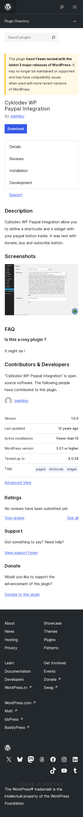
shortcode (56, 469)
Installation (18, 170)
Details (15, 146)
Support (16, 194)
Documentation (18, 671)
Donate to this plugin (22, 594)
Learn (9, 663)
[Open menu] (75, 7)
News (9, 631)
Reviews (16, 158)
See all (72, 517)
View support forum (21, 552)
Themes (50, 631)
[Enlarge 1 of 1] (72, 270)
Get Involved (55, 663)
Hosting (11, 639)
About (10, 623)
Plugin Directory (17, 21)
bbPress (14, 719)
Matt (11, 711)
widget (72, 469)
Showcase (53, 623)
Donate (52, 679)
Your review (14, 517)
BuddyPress (17, 727)
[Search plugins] (53, 37)
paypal (40, 469)
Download (16, 129)
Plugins (50, 639)
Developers (14, 679)
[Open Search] (61, 7)
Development (20, 182)
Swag (51, 687)
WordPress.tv (18, 687)
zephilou (17, 116)
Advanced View (18, 482)
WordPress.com (20, 702)
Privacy (11, 647)
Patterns (51, 647)
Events (50, 671)
